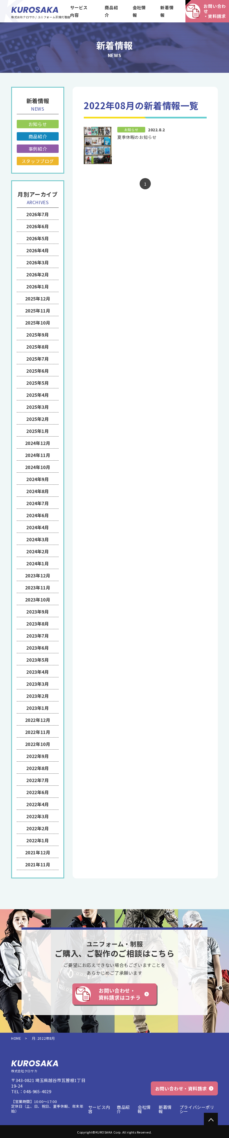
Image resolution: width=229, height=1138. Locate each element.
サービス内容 (78, 11)
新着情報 (166, 11)
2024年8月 (37, 491)
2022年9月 (37, 756)
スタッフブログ (38, 161)
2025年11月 (38, 310)
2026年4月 (37, 250)
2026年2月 (37, 274)
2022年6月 (37, 792)
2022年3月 (37, 816)
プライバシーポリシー (197, 1109)
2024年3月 (37, 539)
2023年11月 (38, 587)
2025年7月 (37, 358)
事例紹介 (37, 148)
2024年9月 (37, 479)
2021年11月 (38, 864)
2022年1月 (37, 840)
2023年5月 (37, 659)
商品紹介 (111, 11)
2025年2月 (37, 419)
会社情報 (139, 11)
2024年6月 (37, 515)
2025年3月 (37, 407)
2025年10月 (38, 322)
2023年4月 (37, 672)
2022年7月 (37, 780)
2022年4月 (37, 804)
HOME (16, 1038)
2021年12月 (38, 852)
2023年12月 (38, 575)
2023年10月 (38, 599)
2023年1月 (37, 708)
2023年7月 (37, 635)
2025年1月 (37, 431)
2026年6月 (37, 226)
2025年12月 (38, 298)
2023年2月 (37, 696)
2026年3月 (37, 262)
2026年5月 (37, 238)
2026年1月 (37, 286)
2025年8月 (37, 346)
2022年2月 (37, 828)
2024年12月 (38, 443)
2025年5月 (37, 383)
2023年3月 (37, 684)
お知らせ (37, 124)
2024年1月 (37, 563)
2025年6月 (37, 371)
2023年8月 (37, 623)
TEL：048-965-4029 (31, 1091)
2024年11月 (38, 455)
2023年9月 (37, 611)
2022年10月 (38, 744)
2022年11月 (38, 732)
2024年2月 (37, 551)
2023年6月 (37, 647)
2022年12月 (38, 720)
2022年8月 (37, 768)
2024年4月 (37, 527)
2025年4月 (37, 395)
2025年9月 (37, 334)
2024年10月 (38, 467)
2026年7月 (37, 214)
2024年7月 (37, 503)
